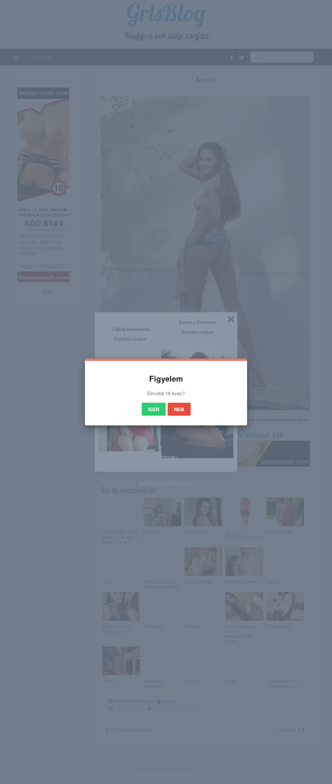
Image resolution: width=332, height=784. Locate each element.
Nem (179, 409)
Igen (153, 409)
